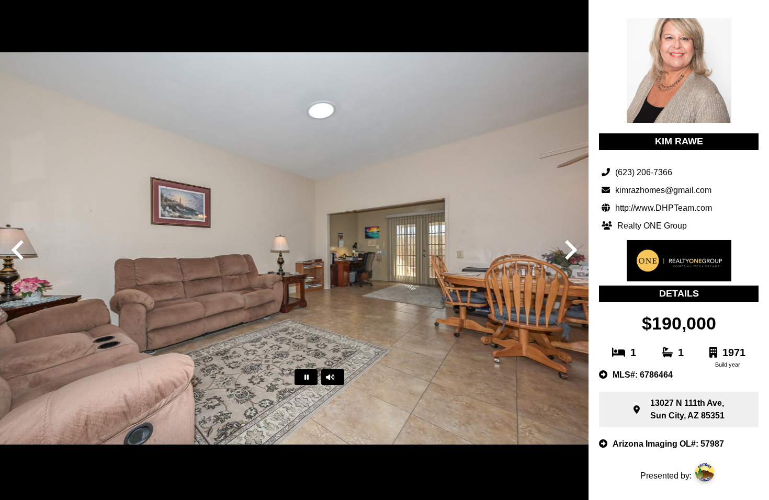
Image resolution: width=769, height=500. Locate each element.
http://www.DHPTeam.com (663, 207)
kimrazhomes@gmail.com (663, 190)
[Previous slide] (18, 250)
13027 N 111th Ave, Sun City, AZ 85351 (687, 409)
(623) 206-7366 (643, 172)
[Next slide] (569, 250)
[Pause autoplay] (306, 377)
